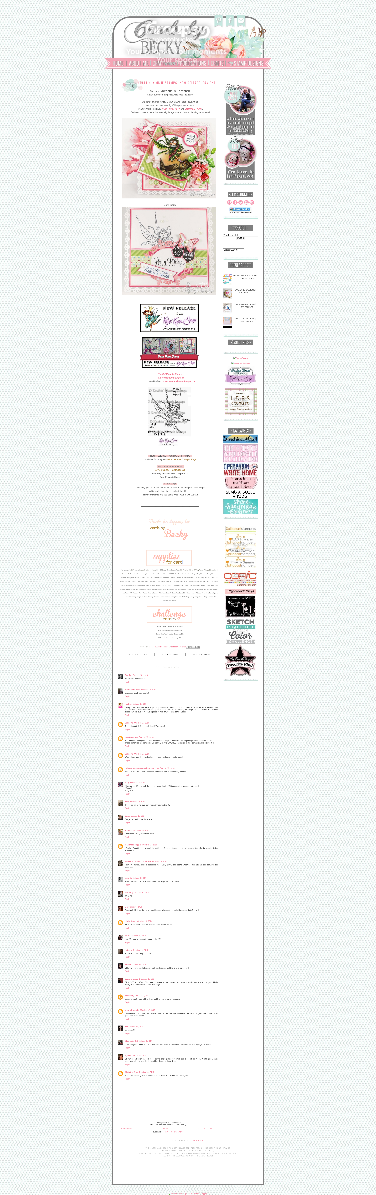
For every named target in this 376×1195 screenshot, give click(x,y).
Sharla (128, 964)
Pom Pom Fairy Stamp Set (170, 377)
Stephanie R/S (131, 1041)
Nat (126, 1027)
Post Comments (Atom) (173, 1132)
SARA (127, 936)
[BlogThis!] (190, 647)
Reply (127, 682)
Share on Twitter (202, 654)
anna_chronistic (132, 1010)
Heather (128, 704)
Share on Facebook (138, 654)
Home (165, 1129)
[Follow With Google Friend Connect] (240, 213)
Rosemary (129, 995)
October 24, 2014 (139, 1055)
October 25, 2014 (146, 1072)
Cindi (127, 816)
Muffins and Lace (132, 689)
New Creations (131, 737)
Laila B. (128, 878)
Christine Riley (131, 1072)
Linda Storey (130, 921)
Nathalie (128, 950)
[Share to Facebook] (196, 647)
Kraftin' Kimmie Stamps (170, 374)
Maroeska (129, 830)
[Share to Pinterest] (198, 647)
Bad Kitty (129, 892)
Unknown (129, 723)
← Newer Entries (126, 1129)
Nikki (127, 801)
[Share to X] (193, 647)
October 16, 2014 (140, 675)
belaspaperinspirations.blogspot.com (142, 768)
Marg (127, 783)
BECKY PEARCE (196, 1140)
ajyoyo (128, 1055)
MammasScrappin (133, 845)
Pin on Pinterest (170, 654)
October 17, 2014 (142, 995)
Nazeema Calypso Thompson (138, 861)
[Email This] (187, 647)
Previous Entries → (206, 1129)
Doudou (128, 675)
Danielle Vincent (132, 979)
